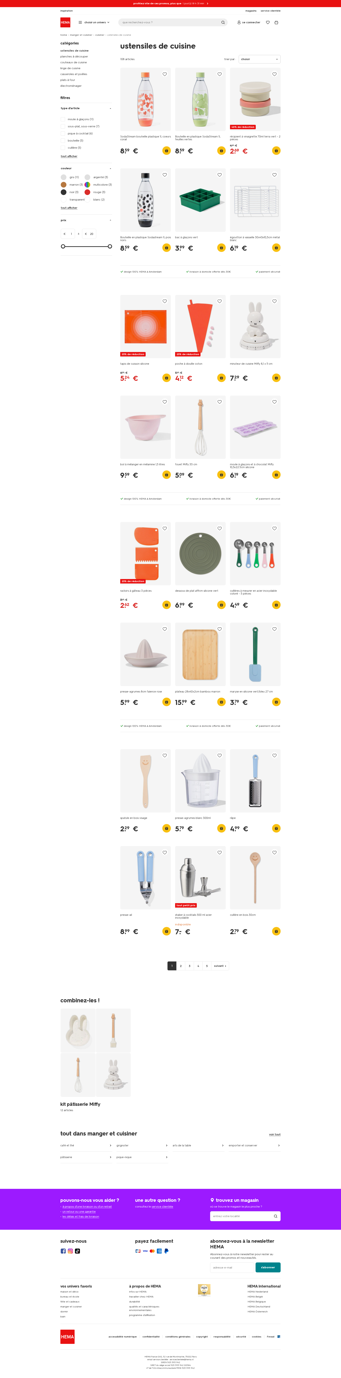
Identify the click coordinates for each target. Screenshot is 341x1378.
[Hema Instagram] (70, 1251)
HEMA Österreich (258, 1311)
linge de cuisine (70, 68)
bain (62, 1316)
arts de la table (182, 1145)
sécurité (241, 1336)
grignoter (123, 1145)
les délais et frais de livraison (81, 1216)
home (63, 34)
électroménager (71, 85)
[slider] (63, 246)
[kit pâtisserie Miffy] (95, 1060)
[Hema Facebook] (63, 1251)
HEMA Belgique (257, 1301)
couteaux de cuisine (73, 62)
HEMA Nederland (258, 1291)
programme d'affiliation (142, 1315)
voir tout (275, 1134)
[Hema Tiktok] (77, 1251)
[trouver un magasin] (276, 1216)
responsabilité (222, 1336)
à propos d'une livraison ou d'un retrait (87, 1206)
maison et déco (69, 1291)
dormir (64, 1311)
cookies (256, 1336)
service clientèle (162, 1206)
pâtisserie (66, 1157)
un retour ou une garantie (79, 1211)
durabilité (134, 1301)
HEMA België (255, 1296)
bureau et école (69, 1296)
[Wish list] (268, 22)
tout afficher (69, 156)
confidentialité (151, 1336)
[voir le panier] (276, 22)
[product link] (145, 99)
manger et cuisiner (81, 34)
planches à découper (74, 56)
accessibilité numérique (123, 1336)
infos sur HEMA (138, 1291)
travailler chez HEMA (141, 1296)
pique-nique (124, 1157)
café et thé (67, 1145)
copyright (202, 1336)
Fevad (270, 1336)
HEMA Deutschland (259, 1306)
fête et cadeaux (70, 1301)
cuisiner (99, 34)
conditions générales (177, 1336)
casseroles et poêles (73, 74)
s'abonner (268, 1267)
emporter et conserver (243, 1145)
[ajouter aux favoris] (165, 74)
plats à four (67, 80)
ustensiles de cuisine (74, 50)
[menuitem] (66, 10)
